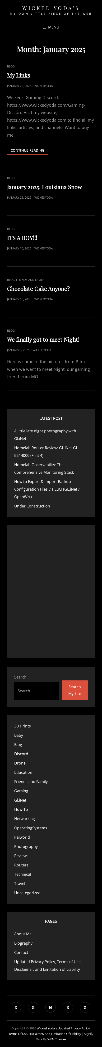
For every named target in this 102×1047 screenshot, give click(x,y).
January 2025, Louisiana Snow (44, 187)
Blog (11, 66)
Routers (21, 865)
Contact (21, 952)
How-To (21, 809)
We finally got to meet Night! (43, 339)
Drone (20, 763)
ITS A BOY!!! (22, 237)
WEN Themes (56, 1039)
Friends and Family (30, 280)
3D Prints (22, 726)
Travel (19, 883)
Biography (23, 943)
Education (23, 772)
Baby (18, 735)
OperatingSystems (30, 828)
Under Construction (32, 506)
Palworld (22, 837)
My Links (18, 75)
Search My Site (74, 690)
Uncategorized (27, 892)
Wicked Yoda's (51, 8)
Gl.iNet (20, 800)
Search (20, 677)
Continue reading (29, 151)
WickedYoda (43, 86)
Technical (22, 874)
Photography (26, 846)
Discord (21, 753)
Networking (24, 818)
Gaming (21, 791)
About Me (23, 934)
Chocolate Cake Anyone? (38, 288)
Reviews (21, 855)
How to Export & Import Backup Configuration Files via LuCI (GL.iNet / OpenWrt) (47, 489)
